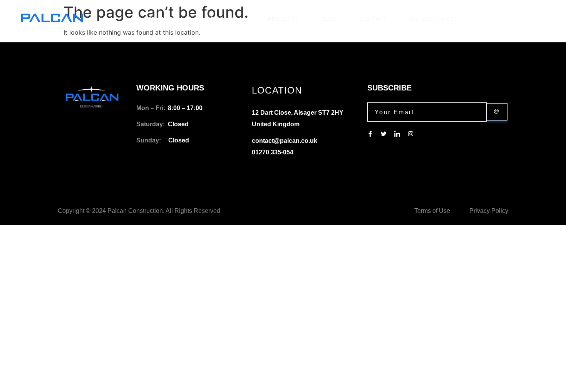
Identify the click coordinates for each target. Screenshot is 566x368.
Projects (283, 19)
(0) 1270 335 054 (433, 19)
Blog (329, 19)
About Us (159, 19)
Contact (373, 19)
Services (220, 19)
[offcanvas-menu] (544, 19)
